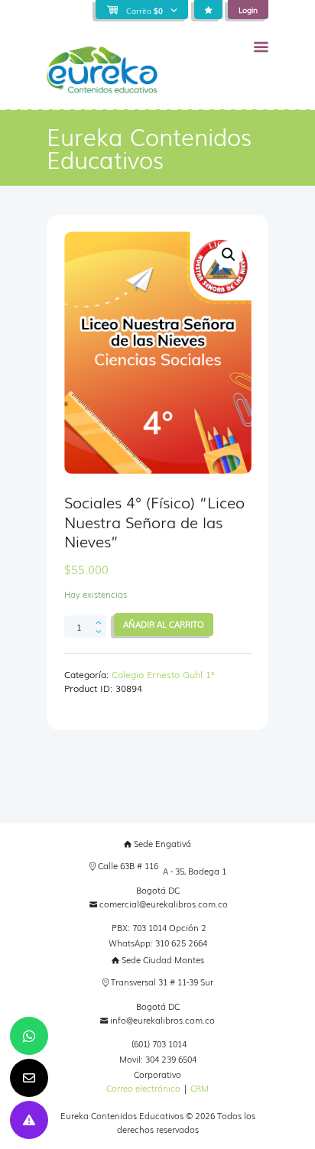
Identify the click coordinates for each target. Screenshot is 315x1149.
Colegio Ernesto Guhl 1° (163, 674)
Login (248, 9)
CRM (199, 1088)
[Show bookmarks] (208, 10)
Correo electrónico (143, 1088)
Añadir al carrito (163, 624)
